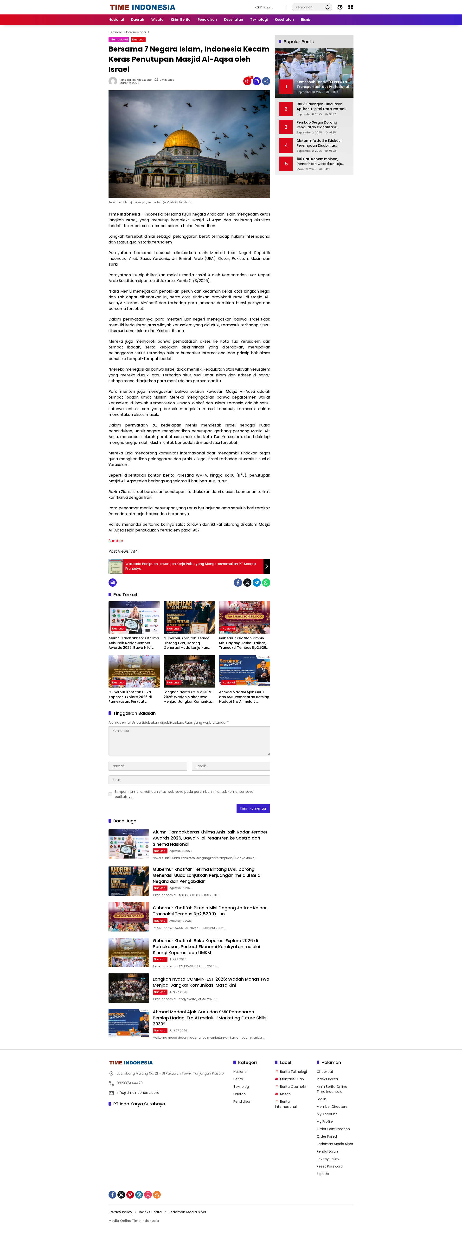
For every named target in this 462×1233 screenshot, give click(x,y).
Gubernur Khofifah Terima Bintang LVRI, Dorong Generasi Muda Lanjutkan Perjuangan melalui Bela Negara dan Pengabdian (187, 643)
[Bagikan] (266, 81)
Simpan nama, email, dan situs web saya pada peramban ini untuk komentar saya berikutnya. (184, 794)
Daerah (239, 1094)
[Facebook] (238, 582)
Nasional (138, 39)
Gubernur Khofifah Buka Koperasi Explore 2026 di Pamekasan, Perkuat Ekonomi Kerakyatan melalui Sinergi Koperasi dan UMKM (133, 697)
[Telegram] (257, 582)
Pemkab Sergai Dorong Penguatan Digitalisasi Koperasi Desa (317, 125)
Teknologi (241, 1086)
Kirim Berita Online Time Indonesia (332, 1089)
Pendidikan (242, 1101)
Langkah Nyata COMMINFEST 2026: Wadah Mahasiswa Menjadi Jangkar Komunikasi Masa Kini (189, 697)
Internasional (119, 39)
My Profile (325, 1121)
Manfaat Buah (292, 1079)
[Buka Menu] (350, 7)
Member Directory (332, 1106)
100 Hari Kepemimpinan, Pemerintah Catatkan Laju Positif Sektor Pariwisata (319, 161)
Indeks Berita (327, 1079)
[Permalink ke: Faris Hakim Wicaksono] (114, 81)
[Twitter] (247, 582)
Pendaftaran (327, 1151)
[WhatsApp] (266, 582)
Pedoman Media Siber (335, 1143)
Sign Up (323, 1173)
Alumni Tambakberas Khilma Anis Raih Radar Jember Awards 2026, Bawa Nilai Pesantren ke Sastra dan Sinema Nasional (134, 643)
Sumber (116, 541)
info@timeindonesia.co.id (138, 1092)
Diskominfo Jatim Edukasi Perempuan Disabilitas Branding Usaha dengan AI (320, 143)
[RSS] (157, 1195)
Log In (321, 1099)
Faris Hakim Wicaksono (136, 80)
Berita (238, 1079)
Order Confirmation (333, 1129)
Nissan (285, 1094)
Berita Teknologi (293, 1071)
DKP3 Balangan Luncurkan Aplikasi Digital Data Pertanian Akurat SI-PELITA (323, 106)
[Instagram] (148, 1195)
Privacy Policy (328, 1158)
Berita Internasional (286, 1104)
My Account (327, 1114)
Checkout (325, 1071)
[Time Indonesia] (143, 7)
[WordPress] (139, 1195)
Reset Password (330, 1166)
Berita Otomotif (293, 1086)
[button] (327, 7)
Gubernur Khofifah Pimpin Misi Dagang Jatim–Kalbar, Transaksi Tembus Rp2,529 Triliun (242, 643)
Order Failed (327, 1136)
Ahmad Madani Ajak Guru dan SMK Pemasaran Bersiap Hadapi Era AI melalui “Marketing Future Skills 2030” (244, 697)
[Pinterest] (130, 1195)
